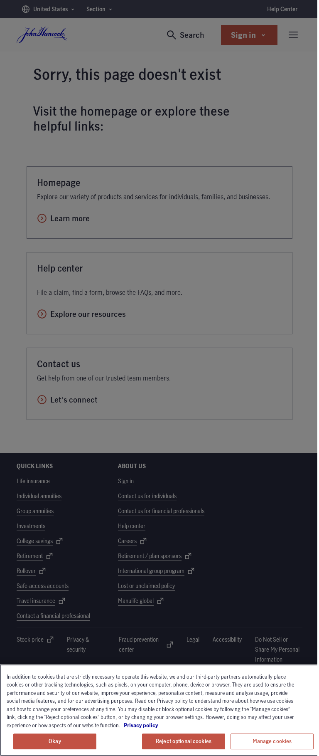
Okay (55, 741)
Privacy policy (164, 725)
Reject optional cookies (183, 741)
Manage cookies (272, 741)
